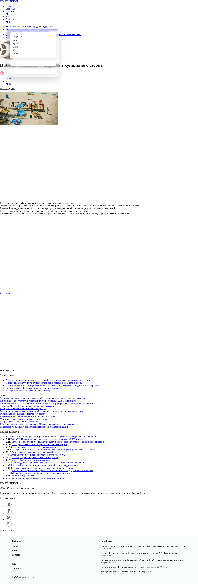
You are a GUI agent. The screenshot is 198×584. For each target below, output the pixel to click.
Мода (8, 14)
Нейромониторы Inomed (22, 475)
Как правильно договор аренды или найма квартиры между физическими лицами (52, 470)
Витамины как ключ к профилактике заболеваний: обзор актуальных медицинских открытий (52, 385)
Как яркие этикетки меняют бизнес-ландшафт (28, 390)
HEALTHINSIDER (9, 1)
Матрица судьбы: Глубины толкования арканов (23, 419)
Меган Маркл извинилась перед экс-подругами (29, 26)
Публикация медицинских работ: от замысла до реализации (40, 473)
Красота (10, 11)
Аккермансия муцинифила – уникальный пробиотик (38, 478)
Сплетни (10, 19)
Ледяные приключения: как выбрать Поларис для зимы (27, 416)
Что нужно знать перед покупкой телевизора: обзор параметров (41, 468)
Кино (8, 16)
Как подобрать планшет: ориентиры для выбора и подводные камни (34, 427)
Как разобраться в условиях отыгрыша (19, 421)
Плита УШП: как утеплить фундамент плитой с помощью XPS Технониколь (44, 383)
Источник (5, 293)
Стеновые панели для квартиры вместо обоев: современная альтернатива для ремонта (48, 380)
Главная (10, 6)
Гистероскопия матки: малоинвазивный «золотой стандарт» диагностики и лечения (41, 411)
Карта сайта (6, 530)
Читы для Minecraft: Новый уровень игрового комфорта (33, 388)
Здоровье (10, 9)
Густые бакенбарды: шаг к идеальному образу (22, 414)
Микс (8, 22)
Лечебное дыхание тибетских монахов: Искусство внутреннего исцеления (37, 424)
